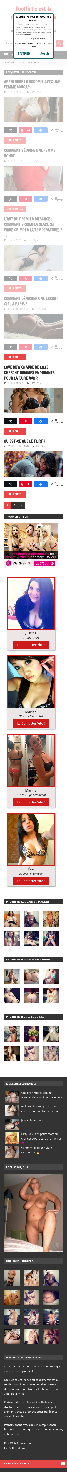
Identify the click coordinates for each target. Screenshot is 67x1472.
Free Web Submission (17, 1443)
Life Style (36, 382)
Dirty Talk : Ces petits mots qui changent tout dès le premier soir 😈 (41, 1138)
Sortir (44, 53)
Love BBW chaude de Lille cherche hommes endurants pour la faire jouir (29, 372)
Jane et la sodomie (32, 1120)
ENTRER (24, 53)
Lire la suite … (15, 357)
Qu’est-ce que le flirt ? (24, 441)
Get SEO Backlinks (15, 1448)
